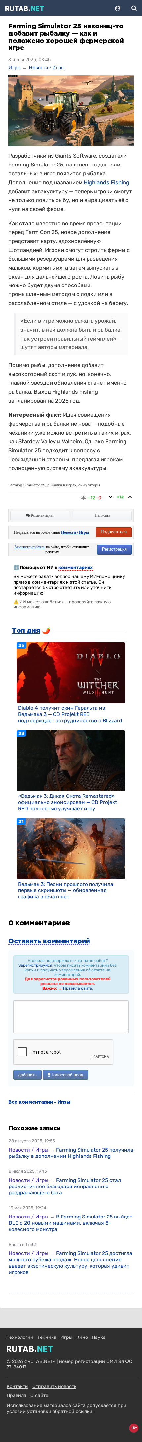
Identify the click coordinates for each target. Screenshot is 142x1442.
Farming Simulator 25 (26, 485)
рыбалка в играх (61, 485)
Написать (102, 515)
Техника (46, 1337)
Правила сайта (77, 988)
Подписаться (114, 531)
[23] (71, 760)
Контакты (17, 1386)
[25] (71, 672)
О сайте (39, 1395)
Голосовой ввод (66, 1074)
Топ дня (26, 631)
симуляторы (89, 485)
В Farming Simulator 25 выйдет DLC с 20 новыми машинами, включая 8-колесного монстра (70, 1223)
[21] (71, 848)
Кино (82, 1337)
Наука (99, 1337)
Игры (14, 67)
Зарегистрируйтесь (29, 547)
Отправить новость (54, 1386)
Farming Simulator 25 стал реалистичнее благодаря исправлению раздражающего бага (65, 1186)
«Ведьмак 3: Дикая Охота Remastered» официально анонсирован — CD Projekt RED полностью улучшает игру (67, 802)
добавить (27, 1074)
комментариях (75, 567)
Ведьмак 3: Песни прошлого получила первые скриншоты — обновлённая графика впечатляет (65, 890)
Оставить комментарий (49, 941)
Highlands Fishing (106, 182)
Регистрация (114, 549)
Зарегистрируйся (35, 965)
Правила (16, 1395)
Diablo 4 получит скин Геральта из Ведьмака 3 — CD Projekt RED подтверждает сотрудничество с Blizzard (70, 714)
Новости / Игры (47, 67)
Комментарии (41, 515)
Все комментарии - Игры (39, 1102)
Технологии (20, 1337)
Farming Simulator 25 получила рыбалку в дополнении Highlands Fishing (71, 1153)
